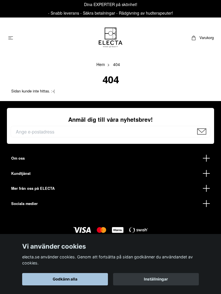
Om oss (18, 158)
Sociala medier (24, 203)
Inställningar (156, 279)
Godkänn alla (65, 279)
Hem (100, 64)
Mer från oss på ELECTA (33, 188)
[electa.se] (110, 37)
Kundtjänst (21, 173)
